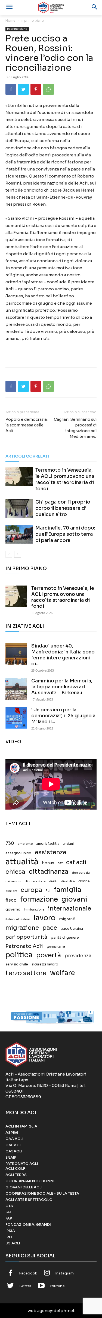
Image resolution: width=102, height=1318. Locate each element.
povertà (48, 955)
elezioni (11, 891)
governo (12, 909)
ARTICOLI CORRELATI (27, 456)
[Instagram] (47, 1273)
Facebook (28, 1273)
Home (10, 20)
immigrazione (34, 909)
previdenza (77, 956)
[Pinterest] (35, 89)
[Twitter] (23, 89)
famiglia (67, 890)
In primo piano (32, 20)
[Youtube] (41, 1286)
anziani (68, 844)
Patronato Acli (24, 946)
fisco (11, 900)
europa (31, 890)
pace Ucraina (72, 928)
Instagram (64, 1273)
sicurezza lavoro (45, 964)
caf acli (76, 862)
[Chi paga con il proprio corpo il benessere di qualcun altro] (19, 508)
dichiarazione (35, 881)
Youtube (57, 1286)
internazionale (69, 908)
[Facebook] (10, 89)
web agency (40, 1310)
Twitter (25, 1286)
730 (9, 843)
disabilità (68, 881)
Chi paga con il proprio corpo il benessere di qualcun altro (62, 508)
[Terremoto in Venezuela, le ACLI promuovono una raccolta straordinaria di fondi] (19, 476)
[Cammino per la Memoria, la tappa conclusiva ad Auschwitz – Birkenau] (16, 689)
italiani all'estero (17, 919)
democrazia (81, 873)
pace (49, 928)
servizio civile (16, 964)
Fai (48, 891)
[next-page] (17, 554)
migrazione (22, 928)
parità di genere (65, 937)
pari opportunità (26, 937)
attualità (21, 862)
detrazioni (13, 881)
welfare (62, 973)
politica (19, 955)
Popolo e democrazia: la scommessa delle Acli (26, 425)
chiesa (15, 872)
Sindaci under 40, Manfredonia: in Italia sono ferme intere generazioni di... (63, 655)
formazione (39, 899)
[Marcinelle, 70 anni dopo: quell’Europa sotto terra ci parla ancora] (19, 534)
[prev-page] (8, 554)
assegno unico (18, 853)
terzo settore (26, 973)
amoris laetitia (47, 844)
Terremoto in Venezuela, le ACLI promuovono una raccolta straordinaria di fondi (62, 597)
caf (60, 863)
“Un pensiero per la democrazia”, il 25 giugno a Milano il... (63, 716)
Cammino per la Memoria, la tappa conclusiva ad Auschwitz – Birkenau (61, 687)
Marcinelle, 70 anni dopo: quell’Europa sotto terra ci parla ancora (65, 534)
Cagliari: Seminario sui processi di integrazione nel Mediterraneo (75, 428)
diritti (53, 881)
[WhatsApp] (48, 89)
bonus (48, 863)
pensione (56, 946)
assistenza (50, 852)
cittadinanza (48, 872)
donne (84, 881)
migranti (67, 918)
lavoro (44, 918)
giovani (74, 899)
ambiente (25, 844)
